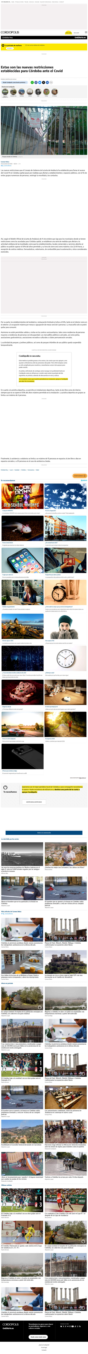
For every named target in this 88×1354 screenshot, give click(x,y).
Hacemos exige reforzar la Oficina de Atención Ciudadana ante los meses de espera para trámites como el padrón (65, 1146)
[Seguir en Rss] (80, 1326)
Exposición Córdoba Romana (45, 1)
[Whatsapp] (32, 82)
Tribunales (26, 1)
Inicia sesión (76, 32)
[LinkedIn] (47, 82)
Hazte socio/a (68, 32)
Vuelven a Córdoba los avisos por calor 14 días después (64, 1177)
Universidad (37, 1)
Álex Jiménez (48, 1217)
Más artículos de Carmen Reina (11, 911)
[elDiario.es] (12, 1328)
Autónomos (31, 1)
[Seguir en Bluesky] (61, 1326)
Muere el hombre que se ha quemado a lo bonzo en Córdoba (19, 902)
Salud (37, 470)
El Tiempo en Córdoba (19, 1)
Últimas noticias (6, 1185)
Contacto (44, 1350)
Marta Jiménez (48, 869)
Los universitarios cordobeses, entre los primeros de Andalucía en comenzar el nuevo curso (63, 1111)
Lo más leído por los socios (10, 839)
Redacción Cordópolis (50, 1148)
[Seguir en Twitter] (63, 1326)
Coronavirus (31, 470)
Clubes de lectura (55, 1)
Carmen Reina (5, 162)
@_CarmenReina (6, 165)
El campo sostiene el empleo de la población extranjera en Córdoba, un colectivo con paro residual (22, 1013)
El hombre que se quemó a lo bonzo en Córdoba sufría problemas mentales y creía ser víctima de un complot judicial (64, 903)
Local (11, 470)
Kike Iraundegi (48, 1015)
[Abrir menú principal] (86, 32)
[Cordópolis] (12, 1324)
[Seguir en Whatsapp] (77, 1326)
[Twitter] (43, 82)
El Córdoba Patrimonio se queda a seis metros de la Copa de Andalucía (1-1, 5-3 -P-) (21, 1247)
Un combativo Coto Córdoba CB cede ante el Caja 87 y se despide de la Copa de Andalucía (65, 1214)
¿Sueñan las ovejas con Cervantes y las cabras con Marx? (64, 867)
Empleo (13, 1)
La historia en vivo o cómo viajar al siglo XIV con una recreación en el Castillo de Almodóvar (63, 976)
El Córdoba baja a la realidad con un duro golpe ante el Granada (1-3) (20, 1079)
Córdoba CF (61, 1)
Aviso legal (44, 1347)
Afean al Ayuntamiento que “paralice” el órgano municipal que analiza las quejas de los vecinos (22, 1178)
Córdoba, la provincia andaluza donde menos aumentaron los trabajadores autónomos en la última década (22, 944)
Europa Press (48, 1114)
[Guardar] (51, 82)
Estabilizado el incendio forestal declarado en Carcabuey (21, 1145)
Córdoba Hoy (7, 37)
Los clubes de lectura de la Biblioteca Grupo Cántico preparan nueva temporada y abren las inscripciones (20, 976)
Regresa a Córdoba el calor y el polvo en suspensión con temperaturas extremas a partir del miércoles (64, 1013)
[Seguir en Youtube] (73, 1326)
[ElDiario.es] (80, 37)
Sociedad (17, 470)
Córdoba (23, 470)
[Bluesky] (39, 82)
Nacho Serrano (5, 1082)
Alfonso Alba (4, 873)
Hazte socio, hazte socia (34, 802)
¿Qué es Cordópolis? (44, 1345)
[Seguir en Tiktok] (75, 1326)
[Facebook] (36, 82)
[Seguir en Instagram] (70, 1326)
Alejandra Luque (5, 905)
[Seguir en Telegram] (67, 1326)
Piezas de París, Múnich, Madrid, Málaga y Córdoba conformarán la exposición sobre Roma (63, 944)
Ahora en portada (7, 983)
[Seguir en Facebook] (65, 1326)
